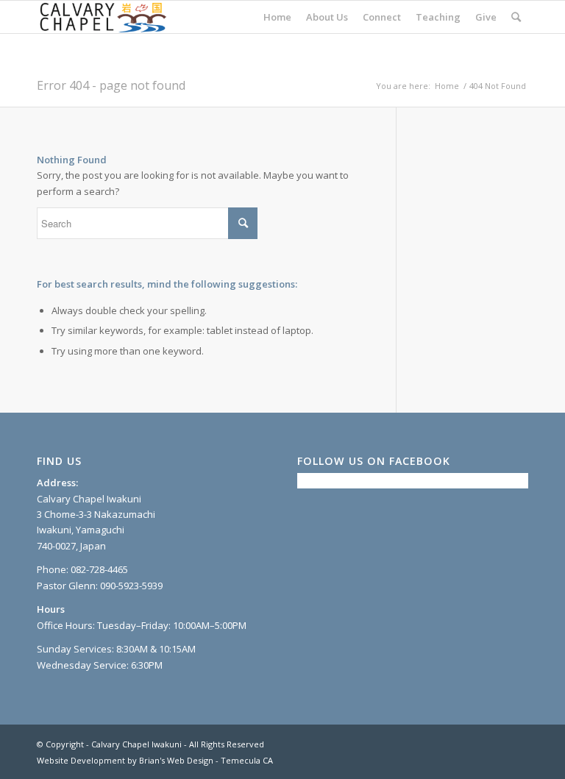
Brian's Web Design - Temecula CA (206, 760)
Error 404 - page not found (111, 85)
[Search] (516, 17)
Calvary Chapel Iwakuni (136, 744)
